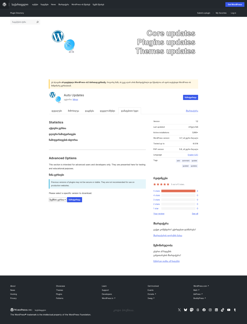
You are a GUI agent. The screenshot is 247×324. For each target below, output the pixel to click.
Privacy (13, 298)
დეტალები (57, 111)
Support (105, 290)
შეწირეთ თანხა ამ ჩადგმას (166, 261)
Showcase (60, 286)
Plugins (59, 294)
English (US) (193, 155)
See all (195, 213)
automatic (186, 161)
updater (186, 166)
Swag (151, 298)
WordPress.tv (109, 298)
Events (150, 290)
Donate (152, 294)
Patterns (59, 298)
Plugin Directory (17, 13)
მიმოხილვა (73, 111)
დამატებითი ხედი (129, 111)
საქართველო (40, 310)
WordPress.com (201, 286)
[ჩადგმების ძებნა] (37, 22)
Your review (158, 213)
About (12, 286)
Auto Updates (74, 95)
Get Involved (153, 286)
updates (194, 166)
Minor (75, 99)
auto (178, 161)
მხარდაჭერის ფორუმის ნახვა (167, 235)
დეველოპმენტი (107, 111)
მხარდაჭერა (192, 111)
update (194, 161)
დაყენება (89, 111)
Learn (104, 286)
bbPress (198, 294)
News (12, 290)
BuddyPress (199, 298)
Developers (107, 294)
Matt (196, 290)
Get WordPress (235, 4)
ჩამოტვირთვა (190, 97)
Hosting (13, 294)
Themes (59, 290)
